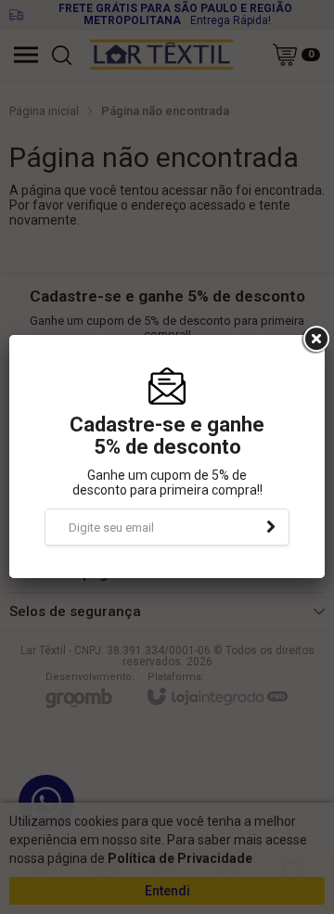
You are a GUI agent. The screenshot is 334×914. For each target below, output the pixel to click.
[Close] (314, 339)
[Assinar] (270, 527)
